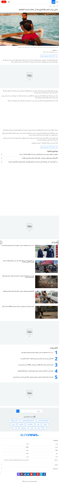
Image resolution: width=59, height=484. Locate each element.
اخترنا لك (54, 242)
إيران (38, 424)
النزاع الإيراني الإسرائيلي (43, 421)
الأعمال (56, 447)
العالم (50, 6)
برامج (28, 457)
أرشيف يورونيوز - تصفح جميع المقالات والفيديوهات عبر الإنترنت (16, 460)
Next (57, 450)
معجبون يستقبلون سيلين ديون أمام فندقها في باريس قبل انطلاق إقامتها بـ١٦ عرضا (39, 154)
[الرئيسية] (57, 6)
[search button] (17, 411)
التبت (16, 428)
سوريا (13, 424)
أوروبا (56, 444)
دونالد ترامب (30, 424)
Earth (27, 447)
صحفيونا (56, 460)
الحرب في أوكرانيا (14, 421)
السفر (57, 454)
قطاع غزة (21, 424)
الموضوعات (55, 440)
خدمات (56, 465)
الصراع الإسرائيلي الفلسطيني (28, 421)
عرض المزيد (55, 469)
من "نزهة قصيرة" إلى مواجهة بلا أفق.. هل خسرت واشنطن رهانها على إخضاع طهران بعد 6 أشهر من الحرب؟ (33, 162)
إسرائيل (45, 424)
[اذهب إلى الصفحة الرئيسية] (53, 2)
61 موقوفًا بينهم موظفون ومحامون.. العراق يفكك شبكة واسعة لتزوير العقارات (40, 158)
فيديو (56, 457)
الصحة (31, 428)
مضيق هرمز (23, 428)
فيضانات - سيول (41, 428)
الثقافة (27, 454)
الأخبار (54, 6)
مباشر (3, 1)
